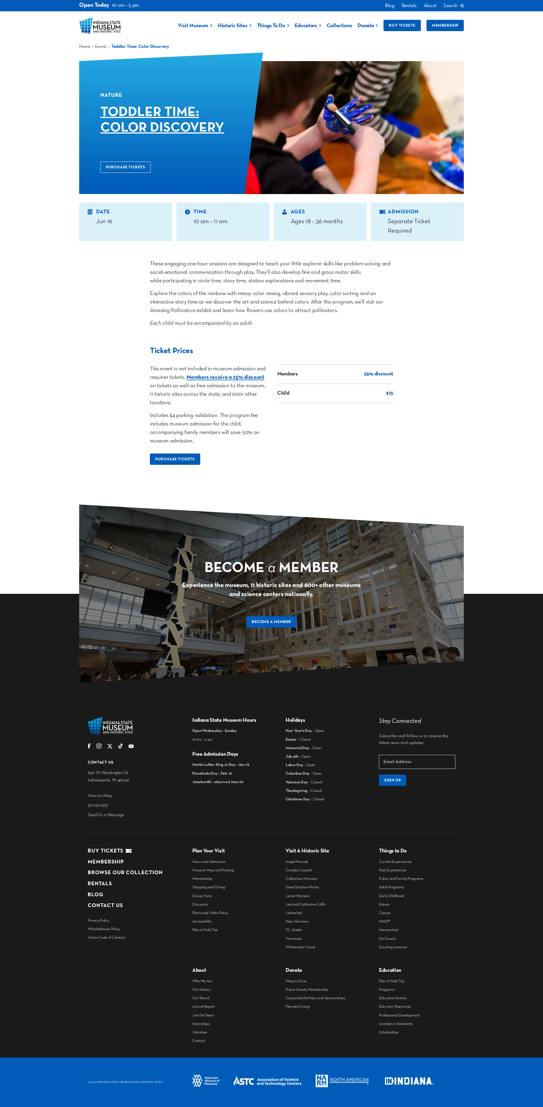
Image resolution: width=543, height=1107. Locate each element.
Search (450, 5)
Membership (445, 25)
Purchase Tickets (125, 167)
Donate (365, 25)
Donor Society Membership (307, 990)
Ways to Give (296, 981)
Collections (339, 25)
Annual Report (203, 1007)
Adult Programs (391, 887)
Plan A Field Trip (205, 930)
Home (84, 46)
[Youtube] (131, 747)
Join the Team (203, 1015)
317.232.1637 (98, 805)
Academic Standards (396, 1024)
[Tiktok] (120, 747)
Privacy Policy (98, 921)
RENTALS (100, 883)
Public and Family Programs (401, 879)
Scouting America (393, 947)
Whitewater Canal (300, 947)
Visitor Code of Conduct (107, 938)
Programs (387, 990)
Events (101, 46)
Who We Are (202, 981)
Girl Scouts (387, 939)
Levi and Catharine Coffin (306, 904)
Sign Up (392, 780)
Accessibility (202, 921)
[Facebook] (89, 747)
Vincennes (294, 939)
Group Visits (202, 896)
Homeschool (388, 930)
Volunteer (199, 1032)
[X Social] (110, 747)
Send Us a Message (106, 815)
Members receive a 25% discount (225, 377)
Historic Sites (232, 25)
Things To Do (271, 25)
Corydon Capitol (299, 870)
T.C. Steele (293, 930)
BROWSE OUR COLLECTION (125, 872)
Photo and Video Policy (210, 913)
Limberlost (294, 913)
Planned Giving (298, 1007)
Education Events (392, 998)
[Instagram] (99, 747)
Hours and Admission (209, 862)
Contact (199, 1041)
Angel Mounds (297, 862)
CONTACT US (105, 905)
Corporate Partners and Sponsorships (315, 998)
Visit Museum (193, 25)
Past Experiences (392, 870)
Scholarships (389, 1032)
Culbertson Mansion (301, 879)
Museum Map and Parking (213, 870)
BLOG (96, 894)
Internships (201, 1024)
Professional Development (399, 1015)
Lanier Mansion (298, 896)
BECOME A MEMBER (271, 622)
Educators (306, 25)
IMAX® (384, 921)
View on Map (100, 796)
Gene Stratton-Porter (302, 887)
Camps (385, 913)
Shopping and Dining (208, 887)
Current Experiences (395, 862)
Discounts (200, 904)
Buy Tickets (402, 25)
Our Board (200, 998)
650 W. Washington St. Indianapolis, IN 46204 (108, 777)
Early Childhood (391, 896)
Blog (390, 5)
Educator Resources (395, 1007)
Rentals (409, 5)
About (430, 5)
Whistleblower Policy (104, 929)
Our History (201, 990)
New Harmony (297, 921)
